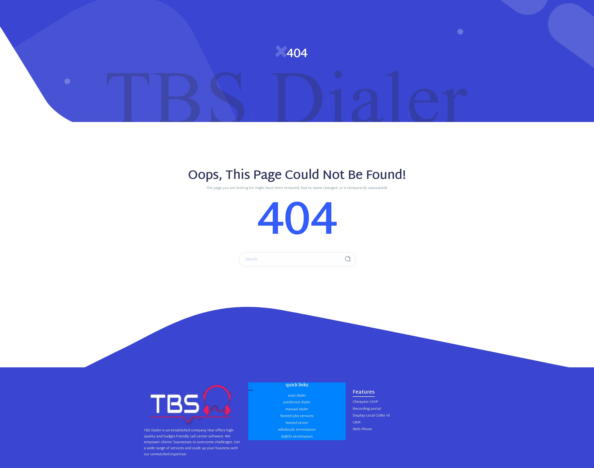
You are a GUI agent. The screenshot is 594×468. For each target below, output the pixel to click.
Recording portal (367, 409)
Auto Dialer (297, 396)
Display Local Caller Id (371, 416)
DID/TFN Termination (297, 437)
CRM (357, 423)
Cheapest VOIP (365, 402)
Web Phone (362, 429)
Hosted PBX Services (296, 416)
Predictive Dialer (297, 402)
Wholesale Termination (297, 430)
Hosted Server (297, 423)
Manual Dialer (296, 409)
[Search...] (348, 259)
